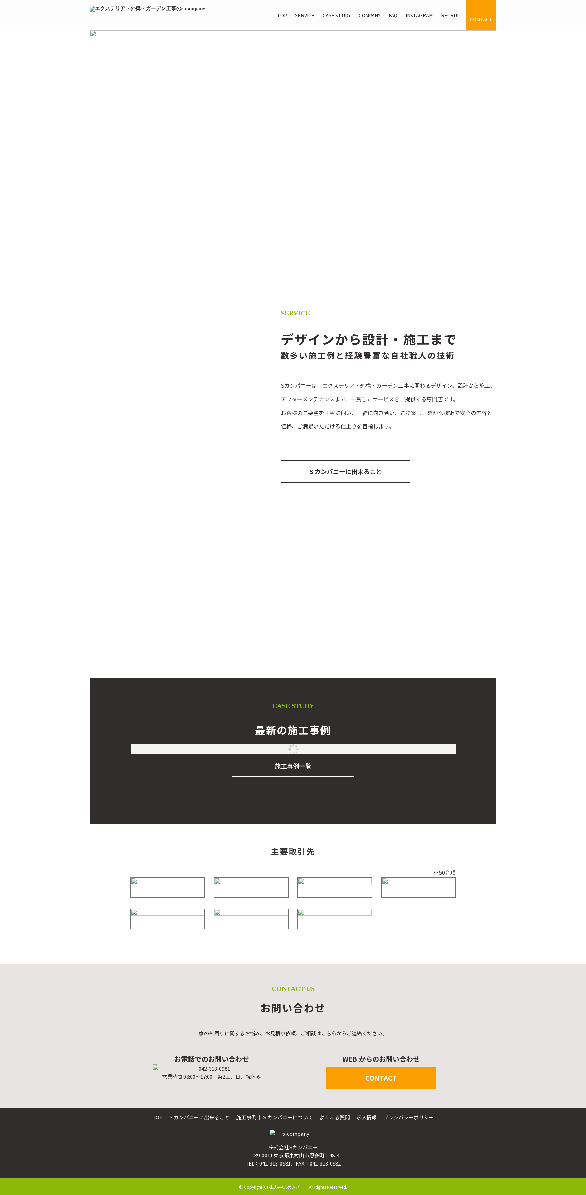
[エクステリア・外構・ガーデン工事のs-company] (148, 15)
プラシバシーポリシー (408, 1117)
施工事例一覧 (293, 765)
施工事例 (246, 1117)
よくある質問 (334, 1117)
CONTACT (381, 1078)
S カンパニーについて (288, 1117)
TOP (157, 1117)
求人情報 (366, 1117)
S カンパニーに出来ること (346, 471)
